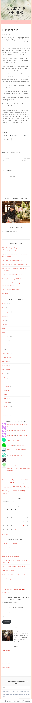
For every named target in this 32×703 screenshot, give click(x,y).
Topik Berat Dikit (6, 369)
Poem (3, 349)
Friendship (4, 324)
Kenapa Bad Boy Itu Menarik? (9, 583)
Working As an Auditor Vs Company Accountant (13, 552)
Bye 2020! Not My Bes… (13, 468)
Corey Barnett (10, 445)
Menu (17, 22)
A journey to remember (16, 10)
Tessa (8, 440)
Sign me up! (7, 621)
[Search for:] (16, 238)
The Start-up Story (18, 491)
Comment (22, 189)
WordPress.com (6, 667)
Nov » (7, 534)
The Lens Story (7, 357)
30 (15, 529)
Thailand (6, 411)
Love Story (4, 341)
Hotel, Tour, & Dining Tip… (22, 430)
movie (11, 487)
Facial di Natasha (6, 548)
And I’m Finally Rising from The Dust (10, 289)
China (5, 378)
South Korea (7, 407)
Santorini (27, 487)
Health (3, 328)
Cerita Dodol (5, 316)
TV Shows (5, 493)
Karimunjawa (22, 483)
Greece (6, 382)
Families (4, 320)
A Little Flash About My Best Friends (11, 480)
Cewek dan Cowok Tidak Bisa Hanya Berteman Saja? (14, 566)
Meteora (8, 487)
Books (4, 483)
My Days (4, 345)
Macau (5, 394)
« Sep (3, 534)
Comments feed (6, 663)
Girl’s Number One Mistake (26, 159)
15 (11, 521)
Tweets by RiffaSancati (7, 592)
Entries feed (5, 659)
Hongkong (6, 386)
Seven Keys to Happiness (5, 159)
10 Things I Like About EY (16, 455)
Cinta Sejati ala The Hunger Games (10, 556)
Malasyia (6, 398)
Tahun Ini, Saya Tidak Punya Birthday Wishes (12, 279)
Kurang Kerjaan (5, 337)
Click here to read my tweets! (16, 589)
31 (19, 529)
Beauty (3, 308)
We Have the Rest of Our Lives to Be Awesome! (13, 575)
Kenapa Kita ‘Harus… (21, 460)
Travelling (4, 374)
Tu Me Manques (15, 440)
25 (23, 525)
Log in (3, 655)
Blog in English (16, 152)
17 (19, 521)
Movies (15, 486)
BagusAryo (9, 449)
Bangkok (24, 479)
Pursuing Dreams (6, 353)
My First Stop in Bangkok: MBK (9, 544)
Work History (5, 415)
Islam (3, 332)
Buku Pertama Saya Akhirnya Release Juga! (12, 260)
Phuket (22, 487)
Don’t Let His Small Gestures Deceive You (12, 274)
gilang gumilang (11, 424)
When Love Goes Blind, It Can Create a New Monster (14, 264)
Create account (6, 650)
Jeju (17, 483)
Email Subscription (16, 608)
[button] (16, 212)
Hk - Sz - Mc (11, 483)
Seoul (4, 490)
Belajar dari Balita (19, 445)
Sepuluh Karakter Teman (8, 570)
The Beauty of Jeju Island (22, 435)
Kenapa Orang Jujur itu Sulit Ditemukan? (11, 579)
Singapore (6, 402)
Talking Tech (5, 365)
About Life (9, 152)
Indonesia (6, 390)
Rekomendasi (5, 361)
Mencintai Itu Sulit (6, 293)
